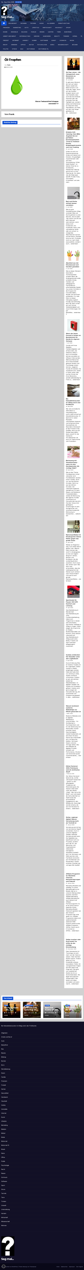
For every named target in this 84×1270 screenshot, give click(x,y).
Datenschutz (64, 1266)
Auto (27, 27)
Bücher (75, 44)
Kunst (54, 40)
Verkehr (14, 44)
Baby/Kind (68, 32)
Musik (72, 40)
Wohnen (24, 23)
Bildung (24, 32)
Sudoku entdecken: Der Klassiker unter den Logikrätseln (73, 656)
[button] (81, 36)
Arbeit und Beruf (9, 36)
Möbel (75, 36)
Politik (5, 49)
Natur (31, 44)
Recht (5, 44)
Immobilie (14, 32)
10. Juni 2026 (30, 1012)
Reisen (42, 32)
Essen (5, 32)
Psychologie (42, 44)
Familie (33, 32)
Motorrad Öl (43, 49)
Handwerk (47, 36)
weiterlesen (73, 113)
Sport (68, 27)
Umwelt (25, 40)
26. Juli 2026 (10, 1012)
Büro (52, 44)
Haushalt (58, 27)
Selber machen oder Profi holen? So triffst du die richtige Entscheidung (73, 943)
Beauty (57, 36)
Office (23, 44)
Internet (15, 40)
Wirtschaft (47, 27)
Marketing (17, 27)
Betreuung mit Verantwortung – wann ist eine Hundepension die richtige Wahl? (72, 464)
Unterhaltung (24, 36)
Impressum (72, 1266)
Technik (33, 23)
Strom (14, 49)
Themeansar (33, 1266)
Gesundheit (12, 23)
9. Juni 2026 (50, 1012)
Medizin (36, 36)
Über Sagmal (79, 1266)
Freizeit (6, 40)
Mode (42, 23)
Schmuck (63, 40)
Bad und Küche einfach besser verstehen (71, 203)
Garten (50, 32)
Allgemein (51, 23)
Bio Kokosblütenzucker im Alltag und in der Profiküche (18, 1026)
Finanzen (6, 27)
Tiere (59, 32)
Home (58, 1266)
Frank (8, 65)
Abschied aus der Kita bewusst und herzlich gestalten (72, 265)
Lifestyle (35, 27)
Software (44, 40)
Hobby (34, 40)
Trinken (66, 36)
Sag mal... (7, 17)
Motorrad (31, 49)
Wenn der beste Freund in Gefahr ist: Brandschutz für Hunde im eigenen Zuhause (73, 337)
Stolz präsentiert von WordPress (9, 1266)
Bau (21, 49)
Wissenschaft (63, 44)
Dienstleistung (64, 23)
